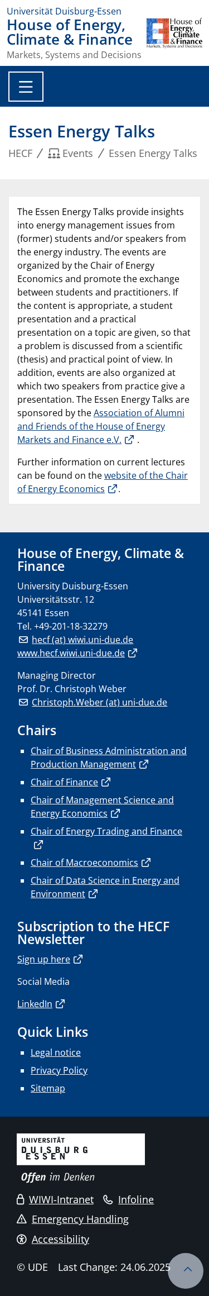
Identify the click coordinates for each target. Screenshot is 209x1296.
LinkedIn (34, 1004)
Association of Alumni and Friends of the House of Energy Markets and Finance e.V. (100, 426)
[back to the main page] (174, 38)
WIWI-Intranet (61, 1199)
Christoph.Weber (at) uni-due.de (99, 702)
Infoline (136, 1199)
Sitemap (48, 1088)
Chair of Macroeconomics (84, 862)
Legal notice (56, 1052)
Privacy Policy (59, 1070)
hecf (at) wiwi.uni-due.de (82, 639)
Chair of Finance (64, 782)
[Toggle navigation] (25, 87)
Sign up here (43, 959)
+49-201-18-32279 (71, 626)
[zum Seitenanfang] (185, 1271)
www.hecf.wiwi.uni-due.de (71, 653)
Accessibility (60, 1239)
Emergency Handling (80, 1219)
